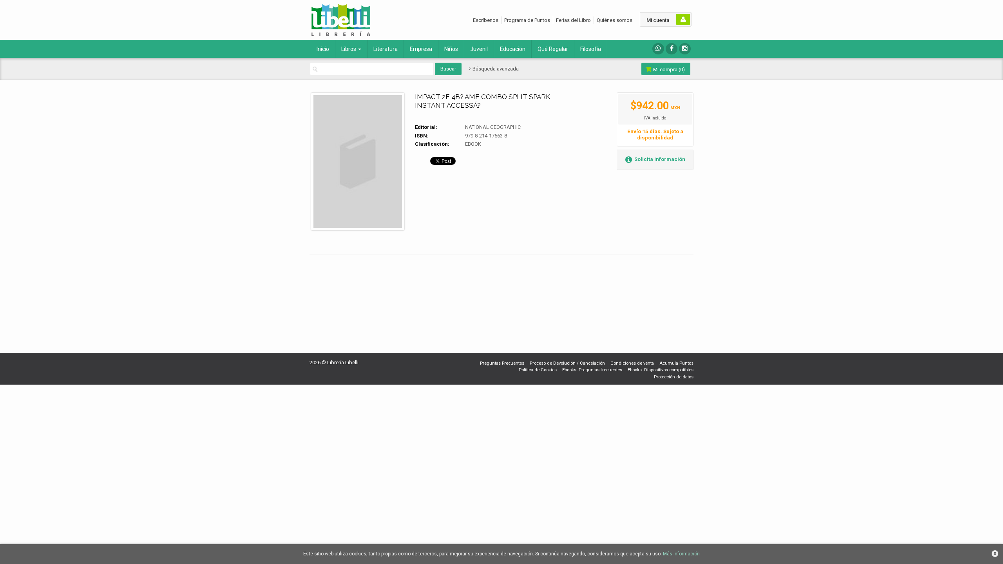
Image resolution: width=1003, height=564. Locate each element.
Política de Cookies (538, 370)
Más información (681, 554)
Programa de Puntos (527, 20)
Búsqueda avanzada (495, 68)
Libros (349, 49)
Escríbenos (485, 20)
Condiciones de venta (632, 363)
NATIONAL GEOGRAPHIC (493, 127)
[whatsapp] (658, 48)
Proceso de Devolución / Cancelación (567, 363)
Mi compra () (668, 69)
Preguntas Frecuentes (502, 363)
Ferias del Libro (573, 20)
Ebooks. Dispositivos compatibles (660, 370)
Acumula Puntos (676, 363)
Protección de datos (673, 377)
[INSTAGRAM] (685, 48)
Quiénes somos (614, 20)
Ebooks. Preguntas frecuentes (592, 370)
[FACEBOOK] (671, 48)
